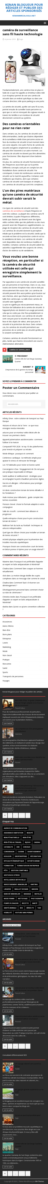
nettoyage (23, 898)
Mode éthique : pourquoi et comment (18, 453)
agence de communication (15, 828)
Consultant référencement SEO (15, 1055)
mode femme (9, 898)
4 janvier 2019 (10, 39)
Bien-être (6, 630)
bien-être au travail (13, 842)
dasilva (5, 606)
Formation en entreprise (28, 866)
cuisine (21, 852)
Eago (21, 39)
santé (34, 903)
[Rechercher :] (24, 404)
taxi (39, 908)
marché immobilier (12, 894)
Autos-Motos (8, 626)
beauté (30, 833)
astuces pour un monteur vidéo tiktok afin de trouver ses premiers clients (29, 989)
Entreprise (7, 638)
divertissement (34, 852)
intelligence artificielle (15, 880)
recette (25, 903)
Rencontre (7, 664)
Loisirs (5, 643)
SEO (21, 908)
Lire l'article (8, 723)
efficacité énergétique (14, 861)
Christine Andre (9, 597)
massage (27, 894)
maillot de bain (21, 889)
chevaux (26, 847)
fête (6, 870)
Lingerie (7, 889)
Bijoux (27, 842)
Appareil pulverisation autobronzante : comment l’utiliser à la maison (30, 1017)
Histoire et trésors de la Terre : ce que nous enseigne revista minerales (29, 960)
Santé (5, 668)
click (4, 575)
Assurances (7, 621)
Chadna (6, 568)
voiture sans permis (24, 912)
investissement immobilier (15, 884)
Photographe (37, 898)
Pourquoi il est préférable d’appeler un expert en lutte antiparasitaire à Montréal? (22, 600)
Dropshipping (21, 856)
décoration (35, 856)
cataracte (8, 847)
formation (9, 866)
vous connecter (19, 393)
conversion (9, 852)
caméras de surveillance (13, 211)
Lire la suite (8, 954)
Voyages (6, 680)
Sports (5, 672)
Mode (5, 651)
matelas (38, 894)
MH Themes (39, 1181)
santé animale (10, 908)
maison (35, 889)
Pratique (6, 659)
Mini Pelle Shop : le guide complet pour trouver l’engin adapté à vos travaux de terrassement (30, 702)
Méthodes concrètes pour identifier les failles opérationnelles (30, 758)
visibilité (8, 912)
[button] (44, 23)
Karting (34, 884)
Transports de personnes (13, 676)
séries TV (30, 908)
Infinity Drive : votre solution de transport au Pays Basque (27, 935)
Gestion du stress (12, 875)
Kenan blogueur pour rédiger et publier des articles (22, 692)
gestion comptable (19, 870)
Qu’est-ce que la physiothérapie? (28, 1115)
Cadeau (37, 842)
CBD (18, 847)
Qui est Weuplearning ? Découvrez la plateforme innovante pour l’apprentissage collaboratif (29, 788)
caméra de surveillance (19, 350)
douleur (7, 856)
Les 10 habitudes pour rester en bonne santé (21, 465)
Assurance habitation (13, 833)
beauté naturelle (11, 837)
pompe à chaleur (11, 903)
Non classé (7, 655)
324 (21, 815)
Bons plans (7, 634)
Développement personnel (14, 590)
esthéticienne (33, 861)
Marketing (7, 647)
